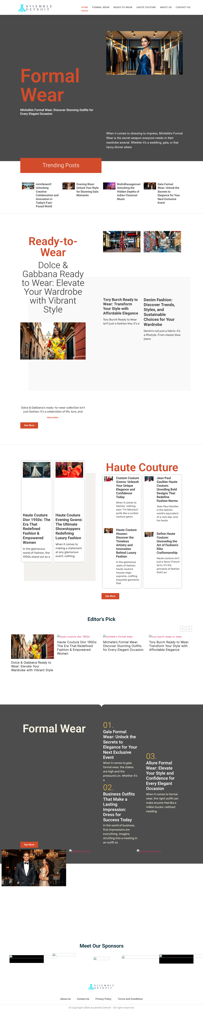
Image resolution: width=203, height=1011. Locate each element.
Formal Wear (100, 7)
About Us (166, 7)
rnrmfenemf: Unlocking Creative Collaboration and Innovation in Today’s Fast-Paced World (47, 195)
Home (84, 7)
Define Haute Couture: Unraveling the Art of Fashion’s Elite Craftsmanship (167, 543)
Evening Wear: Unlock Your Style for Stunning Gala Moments (87, 189)
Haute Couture (146, 7)
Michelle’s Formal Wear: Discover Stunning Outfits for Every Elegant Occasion (56, 112)
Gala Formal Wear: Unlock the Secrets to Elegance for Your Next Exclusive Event (169, 193)
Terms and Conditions (130, 999)
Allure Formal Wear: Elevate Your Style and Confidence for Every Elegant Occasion (160, 776)
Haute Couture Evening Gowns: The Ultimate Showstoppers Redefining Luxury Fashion (69, 526)
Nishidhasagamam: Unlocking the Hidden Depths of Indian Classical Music (129, 191)
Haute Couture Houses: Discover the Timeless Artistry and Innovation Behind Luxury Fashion (126, 543)
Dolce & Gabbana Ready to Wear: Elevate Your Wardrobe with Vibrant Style (53, 287)
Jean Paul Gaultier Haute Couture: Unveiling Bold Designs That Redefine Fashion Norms (167, 489)
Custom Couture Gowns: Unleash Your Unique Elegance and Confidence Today (127, 487)
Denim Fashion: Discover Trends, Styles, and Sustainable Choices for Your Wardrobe (159, 312)
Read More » (53, 417)
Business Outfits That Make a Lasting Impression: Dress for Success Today (119, 807)
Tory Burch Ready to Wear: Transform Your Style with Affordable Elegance (120, 306)
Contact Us (183, 7)
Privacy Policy (103, 999)
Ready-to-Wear (123, 7)
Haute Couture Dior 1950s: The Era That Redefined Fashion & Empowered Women (36, 528)
